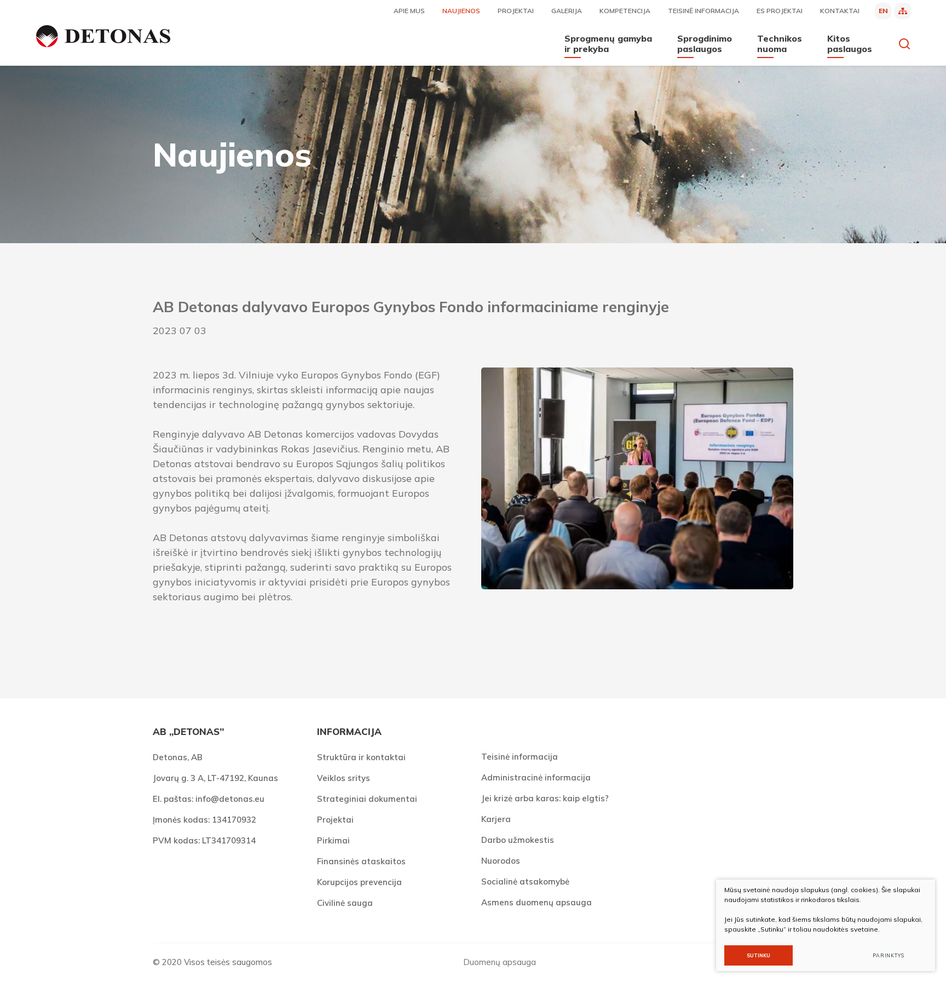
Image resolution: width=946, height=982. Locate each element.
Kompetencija (624, 11)
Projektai (516, 11)
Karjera (496, 819)
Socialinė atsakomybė (525, 881)
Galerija (566, 11)
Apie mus (409, 11)
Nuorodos (500, 860)
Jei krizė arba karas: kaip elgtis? (545, 798)
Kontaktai (840, 11)
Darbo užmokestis (517, 840)
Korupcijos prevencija (359, 882)
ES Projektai (780, 11)
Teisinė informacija (703, 11)
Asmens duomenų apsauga (536, 902)
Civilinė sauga (345, 903)
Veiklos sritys (343, 778)
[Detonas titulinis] (103, 36)
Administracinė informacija (536, 777)
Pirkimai (333, 840)
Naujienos (461, 11)
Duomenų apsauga (499, 962)
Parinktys (888, 955)
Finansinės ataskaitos (361, 861)
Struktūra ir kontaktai (361, 757)
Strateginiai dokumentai (367, 799)
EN (883, 11)
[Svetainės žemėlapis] (903, 11)
